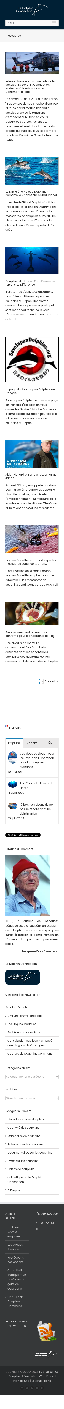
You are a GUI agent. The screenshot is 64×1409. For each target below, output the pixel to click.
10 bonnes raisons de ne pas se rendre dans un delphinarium (36, 809)
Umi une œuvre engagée (24, 1016)
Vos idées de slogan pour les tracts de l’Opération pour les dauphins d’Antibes (37, 760)
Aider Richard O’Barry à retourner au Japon (30, 476)
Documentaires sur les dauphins (29, 1152)
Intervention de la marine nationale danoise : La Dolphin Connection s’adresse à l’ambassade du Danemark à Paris (30, 86)
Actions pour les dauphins (25, 1144)
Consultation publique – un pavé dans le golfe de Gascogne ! (16, 1279)
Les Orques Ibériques (21, 1024)
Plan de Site (21, 1381)
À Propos (13, 1190)
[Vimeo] (47, 1223)
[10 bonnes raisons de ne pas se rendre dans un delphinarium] (12, 805)
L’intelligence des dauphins (26, 1119)
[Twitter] (41, 1223)
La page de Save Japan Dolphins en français (30, 391)
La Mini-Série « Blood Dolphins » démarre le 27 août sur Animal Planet (31, 193)
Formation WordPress (39, 1376)
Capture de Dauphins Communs (29, 1053)
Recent (32, 743)
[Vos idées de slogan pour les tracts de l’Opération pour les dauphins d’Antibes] (12, 754)
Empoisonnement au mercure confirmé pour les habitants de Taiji (29, 634)
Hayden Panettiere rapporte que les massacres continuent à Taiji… (30, 562)
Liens (47, 1381)
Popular (14, 743)
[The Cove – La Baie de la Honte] (12, 783)
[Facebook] (36, 1223)
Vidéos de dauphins (20, 1169)
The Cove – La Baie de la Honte (36, 785)
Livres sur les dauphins (22, 1161)
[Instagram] (36, 1229)
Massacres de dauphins (23, 1136)
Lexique (37, 1381)
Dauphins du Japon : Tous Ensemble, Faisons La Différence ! (30, 283)
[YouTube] (52, 1223)
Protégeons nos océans (24, 1032)
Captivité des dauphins (23, 1128)
